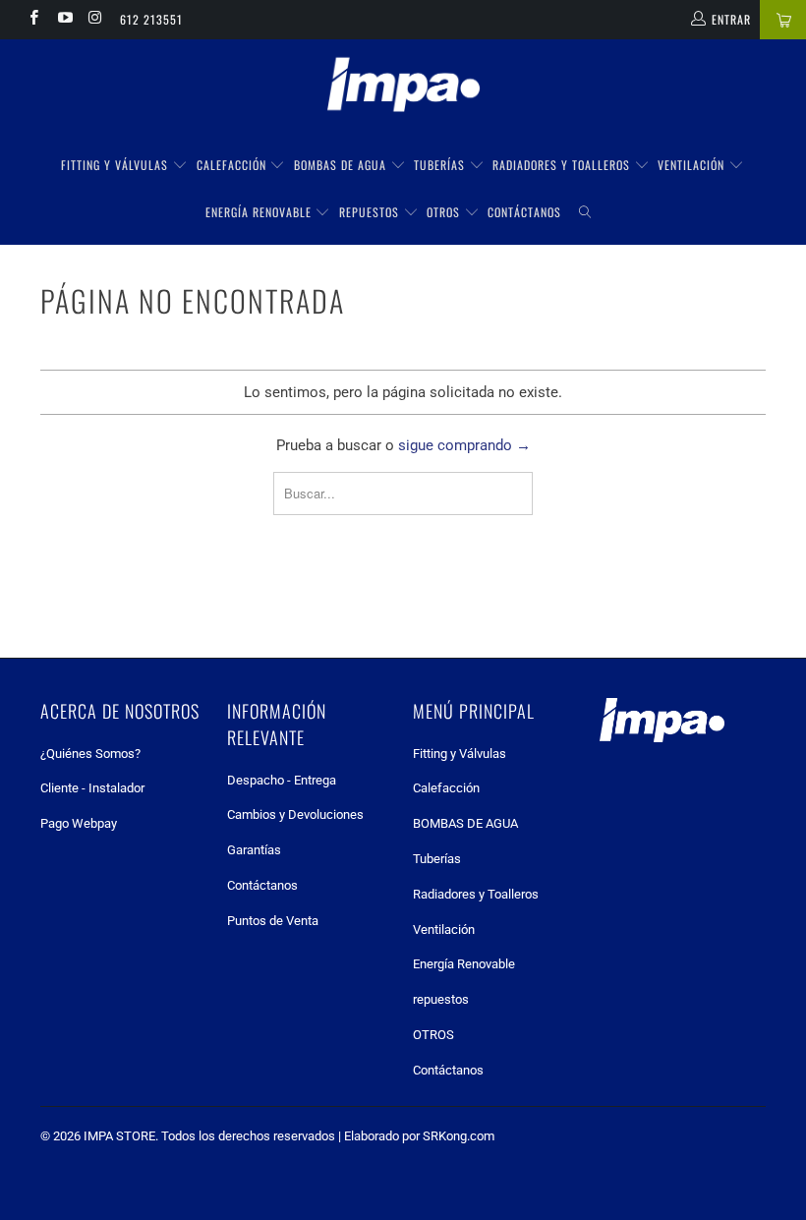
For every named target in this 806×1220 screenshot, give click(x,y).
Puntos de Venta (272, 920)
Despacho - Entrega (281, 780)
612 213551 (151, 19)
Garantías (254, 849)
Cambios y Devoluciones (295, 814)
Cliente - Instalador (92, 788)
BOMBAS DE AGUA (342, 164)
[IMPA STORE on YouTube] (63, 20)
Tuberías (441, 164)
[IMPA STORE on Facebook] (33, 20)
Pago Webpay (78, 823)
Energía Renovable (260, 211)
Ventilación (693, 164)
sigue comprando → (464, 445)
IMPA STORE (119, 1136)
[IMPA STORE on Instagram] (94, 20)
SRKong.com (458, 1136)
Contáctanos (524, 211)
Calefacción (233, 164)
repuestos (371, 211)
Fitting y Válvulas (116, 164)
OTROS (445, 211)
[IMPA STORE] (403, 86)
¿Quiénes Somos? (90, 753)
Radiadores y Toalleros (563, 164)
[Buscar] (585, 213)
